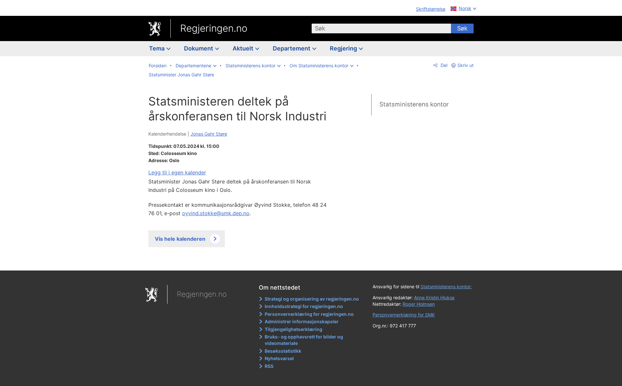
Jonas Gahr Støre (208, 134)
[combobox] (381, 28)
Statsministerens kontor (414, 104)
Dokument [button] (199, 48)
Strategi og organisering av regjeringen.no (312, 299)
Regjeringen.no (214, 28)
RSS (269, 366)
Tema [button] (157, 48)
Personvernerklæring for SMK (404, 314)
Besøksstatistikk (283, 351)
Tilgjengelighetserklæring (293, 329)
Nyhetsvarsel (279, 358)
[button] (196, 65)
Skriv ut (465, 65)
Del (443, 65)
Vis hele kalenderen (180, 239)
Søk (462, 28)
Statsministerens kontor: (446, 286)
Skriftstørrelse (430, 9)
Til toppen (242, 261)
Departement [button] (292, 48)
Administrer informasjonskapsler (302, 321)
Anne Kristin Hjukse (434, 297)
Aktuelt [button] (244, 48)
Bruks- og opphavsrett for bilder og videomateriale (304, 340)
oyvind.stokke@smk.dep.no (215, 213)
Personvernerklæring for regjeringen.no (309, 314)
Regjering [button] (344, 48)
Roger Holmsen (419, 304)
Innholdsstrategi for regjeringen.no (304, 306)
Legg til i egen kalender (177, 172)
